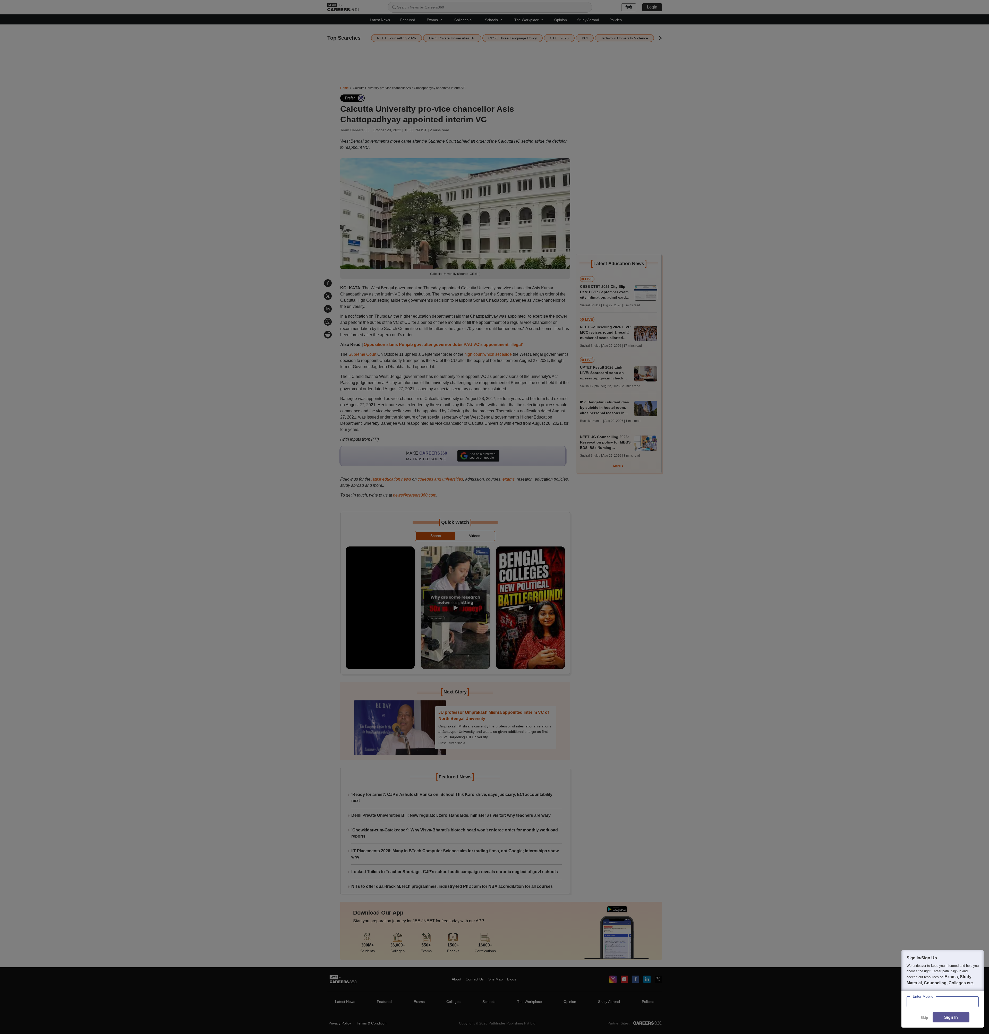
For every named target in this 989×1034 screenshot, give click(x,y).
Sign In (951, 1017)
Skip (924, 1017)
